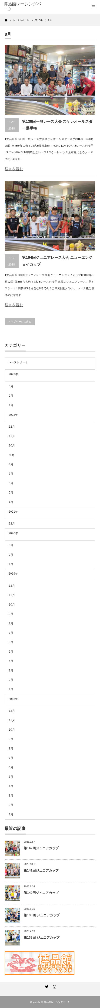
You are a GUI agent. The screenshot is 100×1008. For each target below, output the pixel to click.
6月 (11, 483)
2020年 (13, 533)
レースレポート (18, 362)
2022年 (13, 414)
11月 (12, 436)
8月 (11, 464)
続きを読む (14, 169)
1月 (11, 405)
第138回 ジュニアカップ (42, 937)
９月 (11, 455)
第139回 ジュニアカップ (42, 915)
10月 (12, 445)
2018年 (13, 699)
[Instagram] (53, 985)
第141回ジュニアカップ (41, 870)
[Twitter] (46, 985)
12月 (12, 426)
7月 (11, 473)
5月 (11, 492)
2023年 (13, 374)
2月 (11, 395)
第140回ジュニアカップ (41, 893)
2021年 (13, 511)
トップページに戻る (19, 321)
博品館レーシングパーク (57, 1002)
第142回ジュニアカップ (41, 848)
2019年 (13, 573)
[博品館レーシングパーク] (23, 7)
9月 (11, 614)
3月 (11, 545)
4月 (11, 386)
